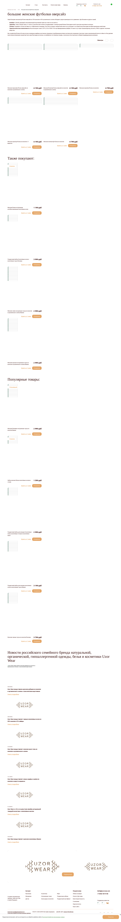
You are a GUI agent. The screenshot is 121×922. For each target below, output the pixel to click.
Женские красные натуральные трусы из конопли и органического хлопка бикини (18, 363)
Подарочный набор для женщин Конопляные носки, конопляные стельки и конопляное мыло (20, 533)
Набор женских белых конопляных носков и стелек (19, 481)
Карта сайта (76, 906)
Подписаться (68, 874)
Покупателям (77, 891)
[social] (77, 6)
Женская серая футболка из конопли (89, 88)
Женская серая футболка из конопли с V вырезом (18, 142)
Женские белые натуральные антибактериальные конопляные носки (18, 208)
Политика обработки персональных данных (19, 913)
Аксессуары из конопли (47, 898)
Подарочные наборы (62, 896)
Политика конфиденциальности (16, 911)
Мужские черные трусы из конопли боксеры (19, 637)
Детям (27, 898)
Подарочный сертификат (63, 898)
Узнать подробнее (13, 694)
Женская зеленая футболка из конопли (53, 141)
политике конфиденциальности (42, 878)
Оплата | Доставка (78, 896)
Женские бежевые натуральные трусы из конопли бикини (18, 429)
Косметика (44, 893)
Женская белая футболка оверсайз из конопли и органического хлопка (55, 88)
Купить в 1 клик (26, 93)
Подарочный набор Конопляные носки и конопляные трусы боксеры (18, 260)
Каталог (28, 891)
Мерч (58, 893)
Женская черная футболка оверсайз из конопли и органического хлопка (18, 88)
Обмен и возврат (77, 893)
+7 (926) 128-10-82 (97, 5)
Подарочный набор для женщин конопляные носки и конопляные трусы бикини (19, 586)
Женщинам (28, 896)
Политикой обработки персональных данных (53, 917)
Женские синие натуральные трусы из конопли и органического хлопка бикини (20, 311)
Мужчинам (28, 893)
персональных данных (28, 878)
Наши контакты (77, 904)
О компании (76, 901)
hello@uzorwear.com (103, 891)
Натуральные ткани (46, 896)
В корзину (37, 93)
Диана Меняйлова (68, 911)
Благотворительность (79, 898)
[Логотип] (12, 5)
